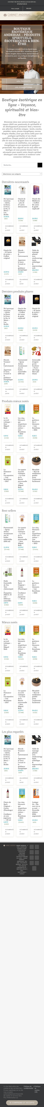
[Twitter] (37, 847)
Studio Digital (22, 850)
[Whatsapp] (37, 863)
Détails (11, 226)
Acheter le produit (6, 228)
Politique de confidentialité (28, 1087)
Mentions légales (22, 869)
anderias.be (20, 861)
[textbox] (22, 174)
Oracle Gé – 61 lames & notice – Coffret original (8, 254)
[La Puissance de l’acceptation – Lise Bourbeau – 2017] (8, 460)
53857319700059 (22, 872)
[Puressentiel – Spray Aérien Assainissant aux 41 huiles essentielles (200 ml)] (22, 351)
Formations (21, 851)
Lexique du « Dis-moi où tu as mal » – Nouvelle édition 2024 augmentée (36, 809)
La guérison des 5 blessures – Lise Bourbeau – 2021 (36, 424)
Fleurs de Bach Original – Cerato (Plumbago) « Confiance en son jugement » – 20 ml (22, 590)
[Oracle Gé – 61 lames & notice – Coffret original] (8, 241)
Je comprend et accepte (22, 1103)
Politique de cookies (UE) (37, 1089)
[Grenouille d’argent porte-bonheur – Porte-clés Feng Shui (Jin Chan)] (36, 351)
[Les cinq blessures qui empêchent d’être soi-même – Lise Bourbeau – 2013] (22, 409)
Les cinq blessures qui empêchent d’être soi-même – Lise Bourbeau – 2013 (22, 426)
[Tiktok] (37, 852)
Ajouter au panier (21, 282)
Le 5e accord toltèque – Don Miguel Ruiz (7, 423)
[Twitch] (32, 858)
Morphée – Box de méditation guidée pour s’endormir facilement (36, 475)
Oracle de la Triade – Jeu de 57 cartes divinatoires (22, 203)
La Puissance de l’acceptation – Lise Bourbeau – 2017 (8, 475)
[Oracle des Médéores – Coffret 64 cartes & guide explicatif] (36, 190)
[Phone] (34, 868)
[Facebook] (32, 847)
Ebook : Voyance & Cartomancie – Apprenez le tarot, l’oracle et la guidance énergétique (23, 260)
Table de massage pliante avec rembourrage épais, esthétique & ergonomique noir (37, 259)
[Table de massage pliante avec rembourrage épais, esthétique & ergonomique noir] (36, 241)
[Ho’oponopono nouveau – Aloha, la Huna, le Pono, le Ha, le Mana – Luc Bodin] (8, 190)
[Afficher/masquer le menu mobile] (39, 15)
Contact (22, 873)
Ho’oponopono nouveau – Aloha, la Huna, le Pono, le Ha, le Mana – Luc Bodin (10, 207)
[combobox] (22, 174)
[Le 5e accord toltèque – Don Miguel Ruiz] (8, 409)
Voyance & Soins (21, 848)
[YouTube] (37, 858)
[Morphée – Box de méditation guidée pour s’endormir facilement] (36, 460)
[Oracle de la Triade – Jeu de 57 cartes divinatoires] (22, 190)
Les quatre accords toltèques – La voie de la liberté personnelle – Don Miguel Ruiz (22, 478)
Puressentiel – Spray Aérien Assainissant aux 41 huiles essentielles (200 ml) (22, 367)
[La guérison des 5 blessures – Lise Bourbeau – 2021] (36, 409)
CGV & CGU (25, 864)
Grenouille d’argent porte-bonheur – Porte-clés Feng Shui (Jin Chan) (36, 367)
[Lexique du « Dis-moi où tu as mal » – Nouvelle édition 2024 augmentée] (36, 793)
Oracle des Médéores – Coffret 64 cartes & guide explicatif (36, 204)
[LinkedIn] (32, 863)
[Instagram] (32, 852)
